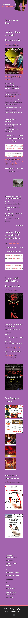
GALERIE (9, 579)
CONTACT (9, 597)
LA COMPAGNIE (11, 558)
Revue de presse (10, 588)
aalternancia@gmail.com (13, 348)
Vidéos (8, 585)
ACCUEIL (9, 555)
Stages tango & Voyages (12, 572)
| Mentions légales (16, 609)
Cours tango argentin (12, 570)
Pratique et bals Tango (12, 575)
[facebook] (14, 615)
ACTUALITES (10, 560)
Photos (8, 583)
